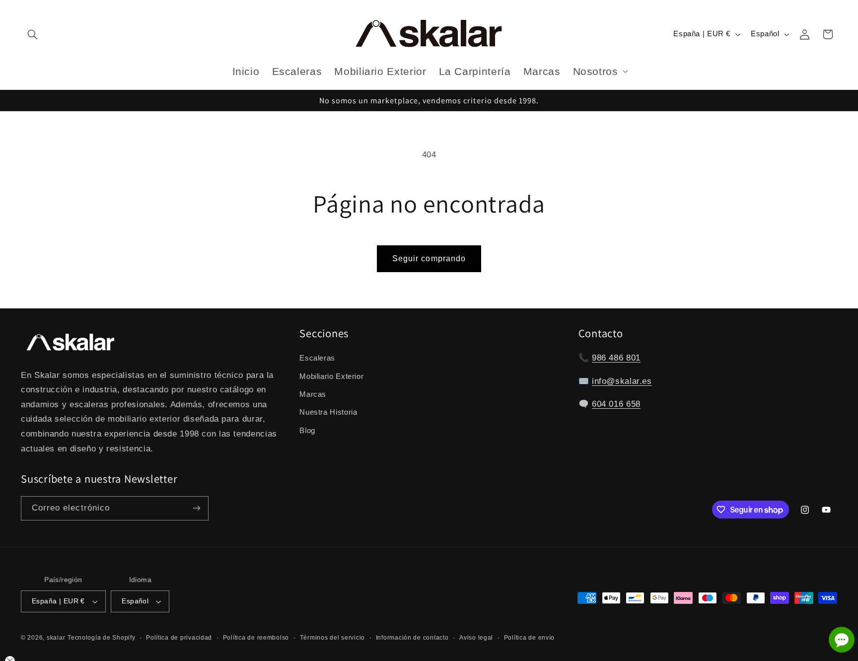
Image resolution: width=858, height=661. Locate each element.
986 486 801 (616, 358)
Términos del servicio (332, 638)
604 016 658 (616, 404)
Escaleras (317, 358)
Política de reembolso (256, 638)
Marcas (312, 394)
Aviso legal (476, 638)
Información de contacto (412, 638)
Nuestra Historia (328, 413)
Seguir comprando (429, 258)
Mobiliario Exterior (331, 376)
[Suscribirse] (196, 508)
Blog (307, 431)
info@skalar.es (622, 381)
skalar (56, 638)
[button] (32, 34)
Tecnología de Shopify (101, 638)
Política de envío (529, 638)
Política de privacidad (179, 638)
